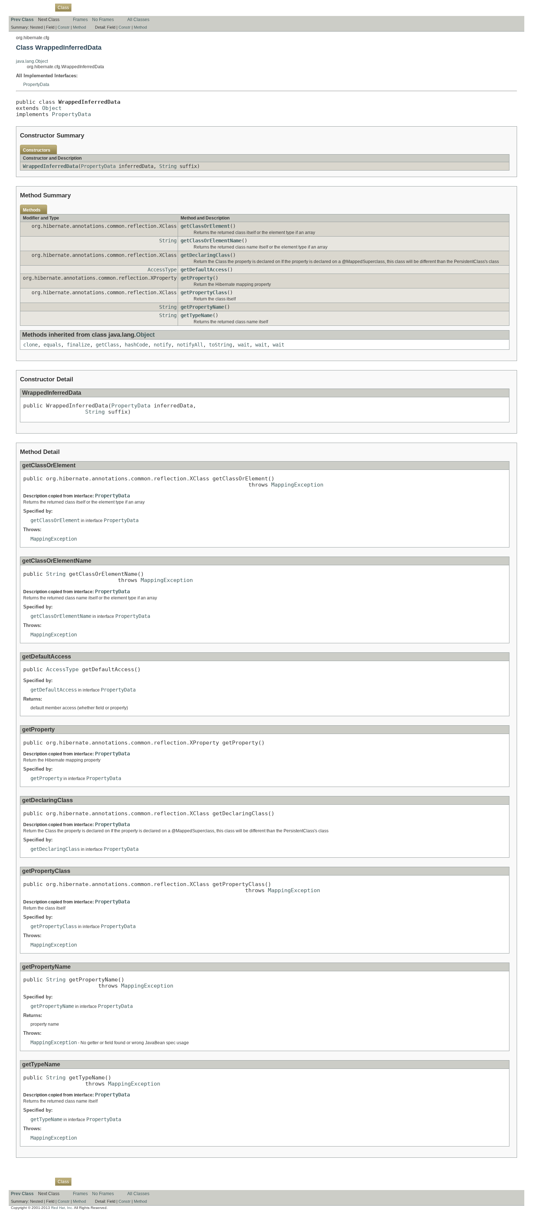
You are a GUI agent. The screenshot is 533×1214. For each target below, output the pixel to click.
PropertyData (36, 84)
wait (243, 345)
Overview (20, 7)
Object (52, 108)
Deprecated (112, 7)
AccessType (162, 269)
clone (30, 345)
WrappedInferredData (50, 166)
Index (134, 7)
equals (52, 345)
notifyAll (190, 345)
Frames (80, 19)
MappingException (297, 484)
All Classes (138, 19)
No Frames (103, 19)
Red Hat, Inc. (62, 1208)
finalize (78, 345)
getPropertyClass (204, 292)
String (168, 166)
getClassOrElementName (211, 240)
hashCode (136, 345)
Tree (92, 7)
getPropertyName (202, 307)
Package (42, 7)
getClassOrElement (205, 226)
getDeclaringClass (205, 255)
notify (162, 345)
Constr (64, 27)
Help (148, 7)
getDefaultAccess (204, 269)
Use (79, 7)
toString (220, 345)
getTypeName (196, 315)
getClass (107, 345)
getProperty (196, 278)
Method (79, 27)
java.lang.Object (32, 61)
